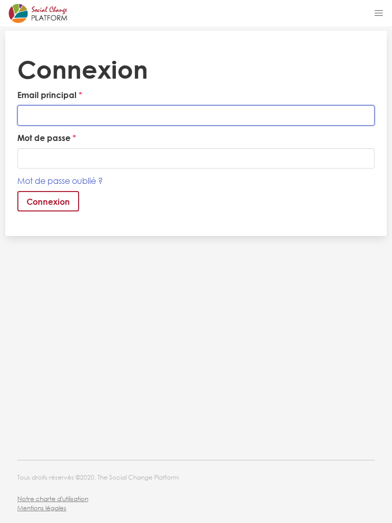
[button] (378, 13)
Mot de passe (44, 137)
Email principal (48, 95)
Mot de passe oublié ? (60, 180)
